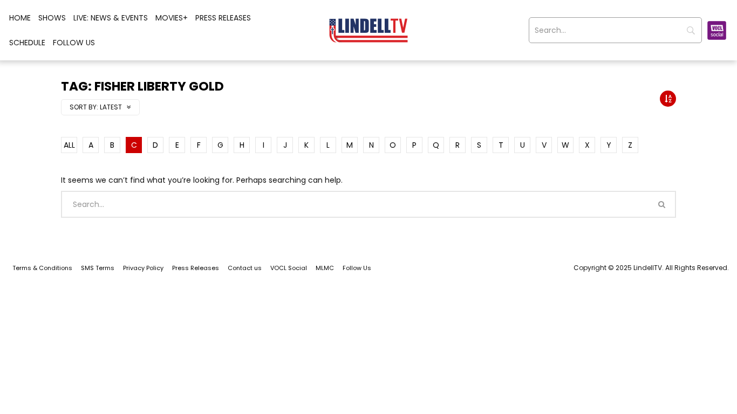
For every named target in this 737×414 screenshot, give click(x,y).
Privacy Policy (143, 268)
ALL (69, 145)
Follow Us (74, 42)
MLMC (325, 268)
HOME (20, 17)
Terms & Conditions (42, 268)
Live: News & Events (110, 17)
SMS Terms (97, 268)
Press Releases (223, 17)
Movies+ (171, 17)
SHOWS (52, 17)
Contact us (245, 268)
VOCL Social (288, 268)
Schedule (27, 42)
